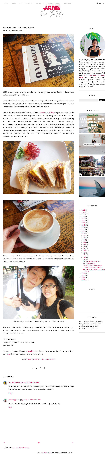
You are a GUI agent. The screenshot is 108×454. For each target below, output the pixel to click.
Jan (84, 259)
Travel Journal (53, 3)
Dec (85, 236)
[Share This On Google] (44, 368)
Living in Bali (50, 359)
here (8, 354)
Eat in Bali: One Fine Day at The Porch (94, 270)
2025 (83, 210)
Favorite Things (26, 3)
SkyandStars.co (46, 452)
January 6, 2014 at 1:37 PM (31, 400)
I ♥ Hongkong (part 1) (92, 165)
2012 (83, 276)
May (85, 251)
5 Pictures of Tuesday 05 (91, 261)
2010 (83, 280)
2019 (83, 223)
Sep (84, 242)
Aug (84, 244)
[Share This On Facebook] (32, 368)
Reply (10, 393)
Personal (40, 3)
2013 (83, 273)
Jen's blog (31, 351)
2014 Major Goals (89, 263)
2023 (83, 214)
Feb (84, 257)
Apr (84, 253)
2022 (83, 216)
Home (6, 3)
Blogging (67, 3)
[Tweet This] (36, 368)
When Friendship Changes (92, 144)
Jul (84, 246)
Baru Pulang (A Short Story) (92, 186)
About (13, 3)
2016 (83, 229)
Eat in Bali (28, 359)
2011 (83, 278)
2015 (83, 231)
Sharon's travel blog (46, 113)
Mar (85, 255)
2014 (83, 233)
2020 (83, 221)
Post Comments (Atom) (21, 447)
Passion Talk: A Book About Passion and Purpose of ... (92, 266)
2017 (83, 227)
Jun (84, 248)
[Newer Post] (4, 443)
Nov (85, 238)
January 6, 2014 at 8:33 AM (30, 382)
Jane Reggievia (13, 400)
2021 (83, 219)
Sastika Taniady (14, 382)
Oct (84, 240)
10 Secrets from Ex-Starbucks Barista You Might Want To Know (92, 124)
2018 (83, 225)
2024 (83, 212)
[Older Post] (73, 443)
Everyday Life (38, 359)
